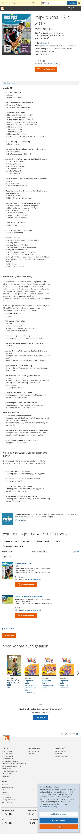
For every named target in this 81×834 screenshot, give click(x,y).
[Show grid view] (74, 552)
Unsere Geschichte (8, 751)
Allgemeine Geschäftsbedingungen (14, 764)
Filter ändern (9, 629)
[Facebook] (3, 814)
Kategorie (26, 541)
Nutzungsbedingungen (10, 761)
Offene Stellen (7, 802)
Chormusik (58, 754)
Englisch (31, 754)
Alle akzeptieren (58, 827)
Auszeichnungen (7, 759)
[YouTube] (10, 814)
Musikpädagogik (34, 751)
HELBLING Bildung (8, 754)
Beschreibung (9, 83)
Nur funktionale (58, 820)
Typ (56, 541)
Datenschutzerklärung (48, 807)
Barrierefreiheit (7, 773)
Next (77, 674)
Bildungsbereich (43, 541)
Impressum (5, 776)
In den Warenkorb (47, 69)
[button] (79, 3)
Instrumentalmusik (61, 756)
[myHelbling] (69, 8)
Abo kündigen (6, 797)
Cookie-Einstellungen (58, 814)
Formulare (5, 795)
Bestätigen (72, 3)
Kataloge (5, 790)
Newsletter (5, 785)
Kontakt (4, 792)
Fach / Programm (10, 541)
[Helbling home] (6, 738)
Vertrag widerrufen (8, 800)
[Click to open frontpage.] (2, 8)
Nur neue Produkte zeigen (14, 546)
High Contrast (69, 734)
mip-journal (44, 43)
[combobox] (53, 3)
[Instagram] (6, 814)
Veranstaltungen (7, 787)
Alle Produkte (10, 636)
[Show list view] (77, 552)
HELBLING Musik (7, 756)
